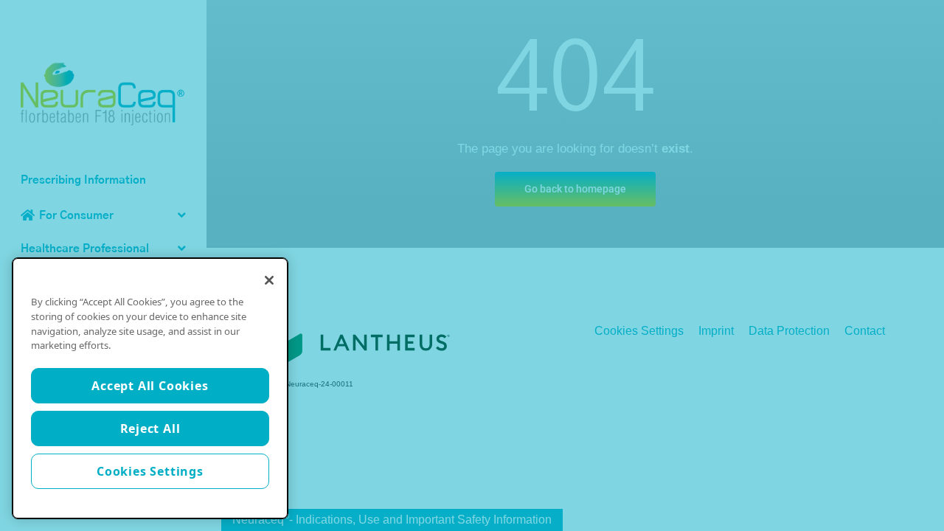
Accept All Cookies (149, 386)
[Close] (269, 280)
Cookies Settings (150, 471)
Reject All (150, 428)
